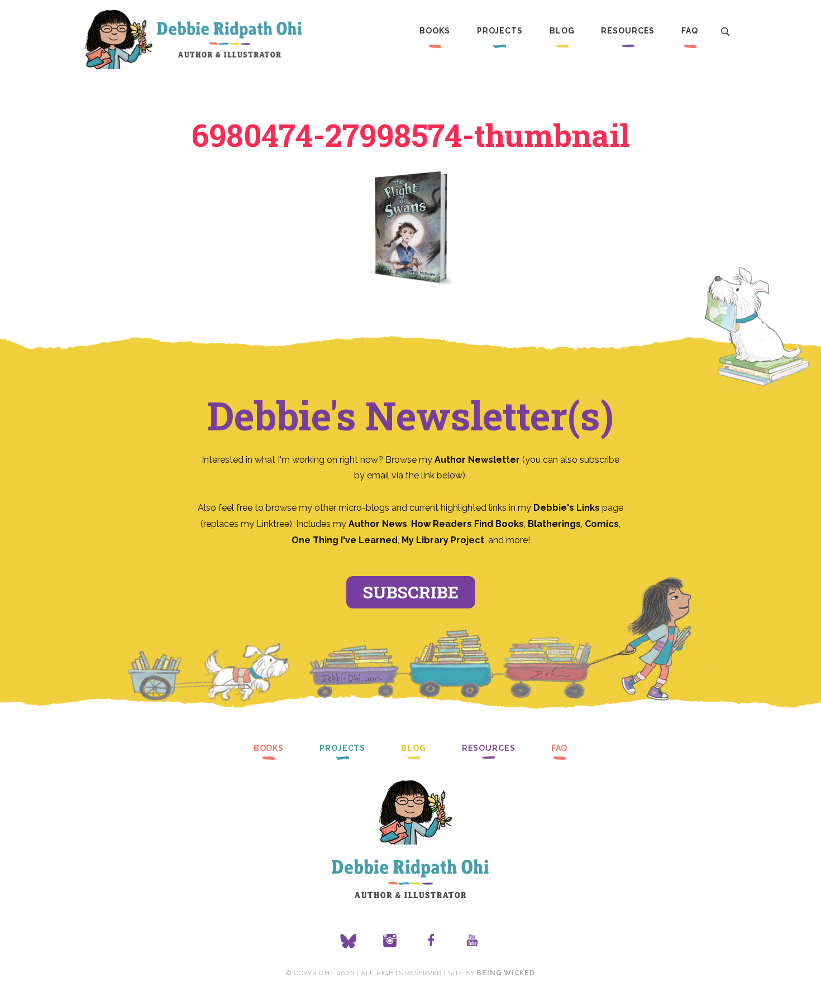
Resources (628, 30)
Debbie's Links (566, 507)
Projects (500, 30)
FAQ (689, 30)
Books (434, 30)
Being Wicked (505, 973)
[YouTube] (472, 941)
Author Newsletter (478, 459)
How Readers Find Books (467, 524)
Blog (562, 30)
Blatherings (554, 524)
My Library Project (443, 540)
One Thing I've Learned (345, 540)
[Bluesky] (348, 941)
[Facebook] (431, 941)
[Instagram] (389, 941)
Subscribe (411, 592)
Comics (602, 524)
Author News (378, 524)
